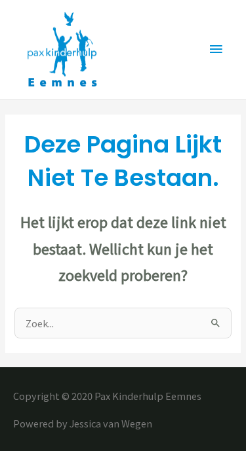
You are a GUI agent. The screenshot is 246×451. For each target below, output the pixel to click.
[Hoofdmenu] (216, 50)
